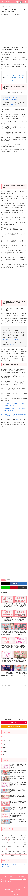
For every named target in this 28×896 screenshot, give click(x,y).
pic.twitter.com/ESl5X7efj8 (10, 99)
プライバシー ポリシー (16, 879)
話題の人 (4, 579)
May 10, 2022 (13, 344)
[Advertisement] (14, 31)
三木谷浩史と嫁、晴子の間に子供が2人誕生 (14, 75)
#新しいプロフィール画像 (10, 97)
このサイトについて (20, 887)
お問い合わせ (14, 891)
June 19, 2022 (13, 104)
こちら (16, 419)
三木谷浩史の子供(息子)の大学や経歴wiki (13, 77)
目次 (12, 72)
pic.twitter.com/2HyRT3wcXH (10, 339)
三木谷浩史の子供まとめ (10, 80)
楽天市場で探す (14, 722)
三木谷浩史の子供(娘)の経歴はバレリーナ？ (14, 78)
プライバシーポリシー (20, 889)
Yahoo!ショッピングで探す (14, 726)
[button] (22, 587)
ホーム (7, 887)
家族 (9, 579)
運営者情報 (7, 889)
